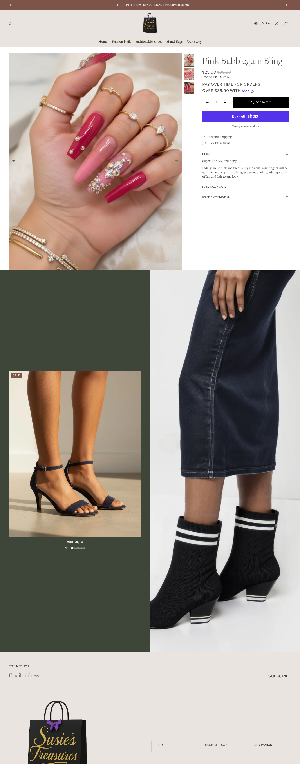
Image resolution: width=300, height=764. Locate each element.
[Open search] (10, 23)
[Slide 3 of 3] (189, 88)
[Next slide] (286, 5)
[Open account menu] (277, 23)
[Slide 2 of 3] (189, 74)
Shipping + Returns (216, 196)
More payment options (245, 126)
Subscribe (279, 676)
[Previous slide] (10, 5)
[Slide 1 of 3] (189, 60)
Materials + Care (214, 187)
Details (207, 154)
